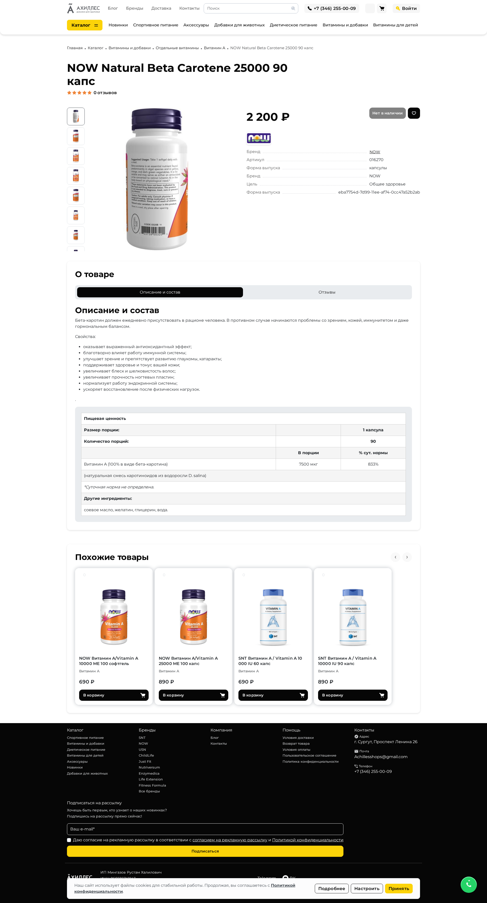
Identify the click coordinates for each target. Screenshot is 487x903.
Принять (399, 888)
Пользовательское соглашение (309, 755)
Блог (113, 8)
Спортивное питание (155, 25)
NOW (375, 151)
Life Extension (151, 779)
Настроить (366, 888)
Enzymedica (149, 773)
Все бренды (149, 791)
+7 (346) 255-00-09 (373, 771)
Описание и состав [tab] (160, 292)
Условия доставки (298, 738)
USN (142, 749)
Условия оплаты (296, 749)
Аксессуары (196, 25)
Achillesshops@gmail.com (381, 756)
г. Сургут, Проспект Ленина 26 (386, 741)
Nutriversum (149, 767)
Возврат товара (296, 743)
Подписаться (205, 851)
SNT (142, 738)
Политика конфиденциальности (311, 761)
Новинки (118, 25)
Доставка (161, 8)
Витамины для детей (395, 25)
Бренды (134, 8)
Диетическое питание (293, 25)
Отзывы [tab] (327, 292)
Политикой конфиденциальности (307, 840)
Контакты (189, 8)
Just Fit (145, 761)
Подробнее (331, 888)
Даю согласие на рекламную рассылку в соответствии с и (208, 840)
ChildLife (146, 755)
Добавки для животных (239, 25)
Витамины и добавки (345, 25)
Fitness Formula (152, 785)
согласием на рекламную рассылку (230, 840)
